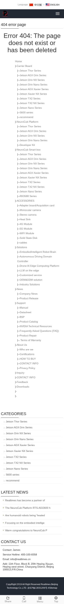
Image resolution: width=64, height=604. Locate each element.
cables (23, 242)
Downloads (23, 386)
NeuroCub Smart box (29, 149)
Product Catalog (29, 321)
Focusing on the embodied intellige (24, 522)
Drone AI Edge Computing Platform (39, 265)
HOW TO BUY (28, 358)
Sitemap (53, 588)
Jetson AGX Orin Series (33, 75)
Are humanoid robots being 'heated (25, 515)
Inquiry (20, 372)
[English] (53, 4)
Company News (29, 293)
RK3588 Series (28, 196)
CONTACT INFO (29, 363)
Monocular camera (30, 210)
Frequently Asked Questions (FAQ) (39, 330)
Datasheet (25, 312)
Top (56, 601)
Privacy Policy (27, 368)
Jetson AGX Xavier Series (34, 89)
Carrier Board (24, 66)
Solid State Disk (28, 237)
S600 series (26, 112)
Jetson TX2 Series (30, 98)
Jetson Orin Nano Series (33, 84)
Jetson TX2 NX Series (32, 103)
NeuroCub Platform (27, 121)
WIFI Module (27, 233)
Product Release (29, 298)
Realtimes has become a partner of (25, 500)
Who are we (26, 349)
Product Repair (28, 335)
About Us (22, 344)
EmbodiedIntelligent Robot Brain (38, 251)
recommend (26, 117)
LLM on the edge (29, 270)
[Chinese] (36, 4)
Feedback (22, 382)
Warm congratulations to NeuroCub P (26, 530)
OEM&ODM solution (31, 279)
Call (24, 601)
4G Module (26, 224)
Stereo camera (28, 214)
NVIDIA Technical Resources (36, 326)
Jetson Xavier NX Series (33, 93)
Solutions (22, 247)
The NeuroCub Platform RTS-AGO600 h (27, 507)
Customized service (31, 275)
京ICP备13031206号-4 (38, 588)
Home (18, 61)
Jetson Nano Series (31, 107)
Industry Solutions (30, 284)
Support (21, 303)
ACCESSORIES (25, 200)
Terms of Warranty (30, 340)
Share (8, 601)
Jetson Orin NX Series (32, 79)
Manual (24, 307)
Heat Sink (25, 219)
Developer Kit (27, 145)
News (20, 289)
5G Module (26, 228)
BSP (22, 316)
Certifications (27, 354)
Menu (40, 601)
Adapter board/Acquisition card (37, 205)
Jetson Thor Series (30, 70)
